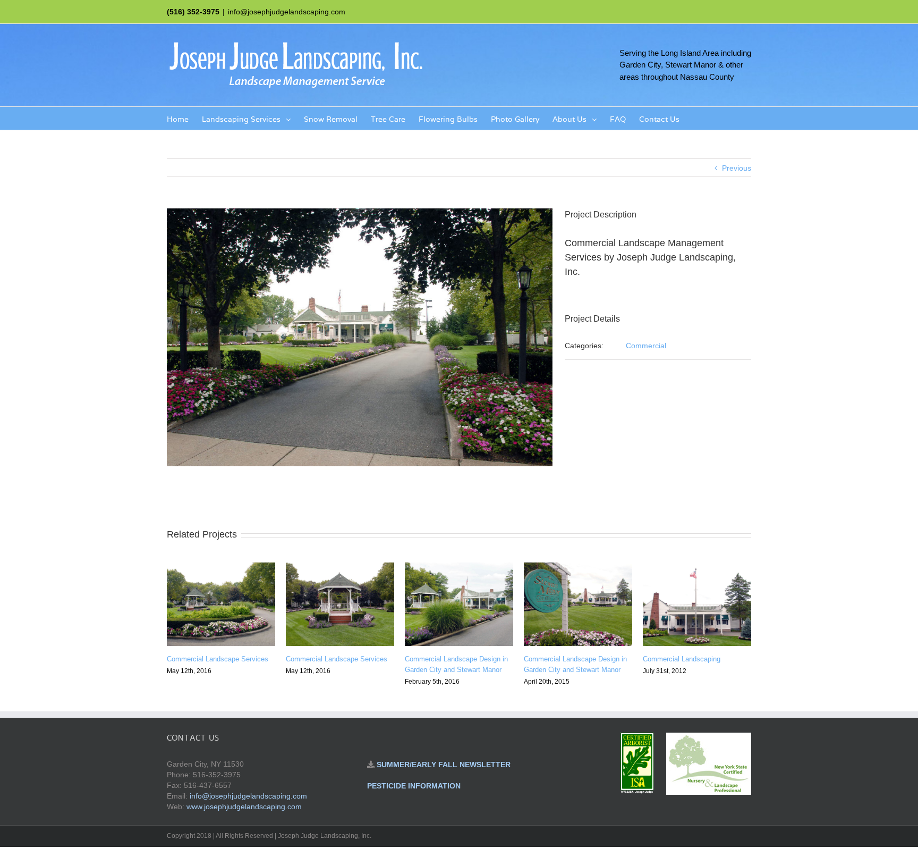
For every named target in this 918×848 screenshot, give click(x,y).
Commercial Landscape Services (217, 659)
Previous (736, 168)
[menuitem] (184, 118)
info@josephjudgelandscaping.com (286, 11)
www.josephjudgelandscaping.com (244, 806)
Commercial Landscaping (681, 659)
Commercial (646, 345)
